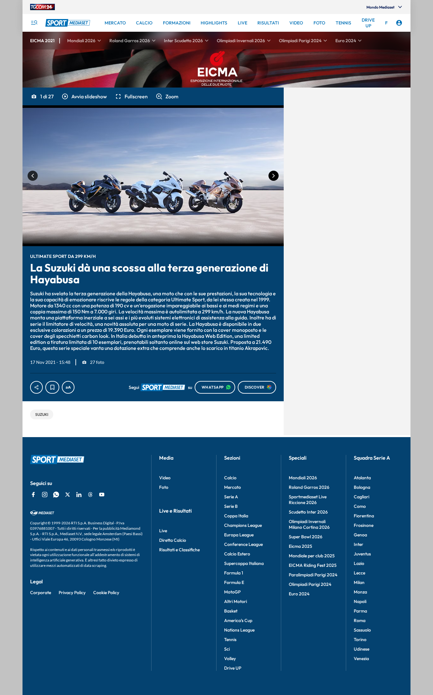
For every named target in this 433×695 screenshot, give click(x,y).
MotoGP (232, 592)
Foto (163, 487)
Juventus (362, 554)
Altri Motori (235, 601)
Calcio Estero (237, 554)
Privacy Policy (72, 592)
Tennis (230, 639)
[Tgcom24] (42, 7)
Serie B (231, 506)
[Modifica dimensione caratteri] (68, 387)
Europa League (239, 535)
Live (163, 531)
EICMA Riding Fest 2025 (313, 565)
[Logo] (68, 23)
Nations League (239, 630)
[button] (84, 96)
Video (165, 478)
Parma (360, 611)
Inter (358, 544)
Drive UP (232, 668)
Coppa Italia (236, 516)
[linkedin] (79, 494)
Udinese (361, 649)
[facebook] (33, 494)
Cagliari (361, 497)
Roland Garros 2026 (309, 487)
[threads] (90, 494)
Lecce (359, 573)
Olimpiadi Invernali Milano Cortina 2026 (309, 524)
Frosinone (363, 525)
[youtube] (102, 494)
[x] (67, 494)
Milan (359, 582)
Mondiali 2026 (303, 478)
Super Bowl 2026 (305, 537)
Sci (227, 649)
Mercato (232, 487)
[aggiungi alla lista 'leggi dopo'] (52, 387)
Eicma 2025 (300, 546)
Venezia (361, 658)
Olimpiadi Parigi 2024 (310, 584)
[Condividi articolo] (36, 387)
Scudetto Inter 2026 (308, 512)
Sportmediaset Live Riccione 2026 (307, 499)
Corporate (40, 592)
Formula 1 (233, 573)
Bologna (362, 487)
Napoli (360, 601)
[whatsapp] (56, 494)
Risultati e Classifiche (179, 550)
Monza (360, 592)
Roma (359, 620)
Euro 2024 (299, 594)
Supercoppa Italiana (244, 563)
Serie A (231, 497)
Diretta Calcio (172, 540)
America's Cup (238, 620)
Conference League (243, 544)
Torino (360, 639)
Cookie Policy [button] (106, 592)
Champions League (243, 525)
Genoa (360, 535)
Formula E (234, 582)
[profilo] (399, 23)
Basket (230, 611)
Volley (230, 658)
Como (360, 506)
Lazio (359, 563)
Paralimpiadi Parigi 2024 (313, 575)
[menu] (34, 23)
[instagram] (45, 494)
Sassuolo (362, 630)
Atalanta (362, 478)
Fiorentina (364, 516)
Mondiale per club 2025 (312, 556)
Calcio (230, 478)
